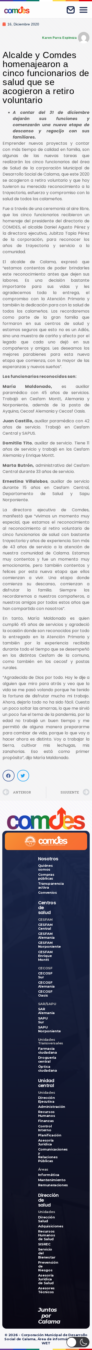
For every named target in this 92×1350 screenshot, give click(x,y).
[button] (9, 775)
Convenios (46, 893)
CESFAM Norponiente (46, 944)
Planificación (46, 1135)
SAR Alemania (46, 1011)
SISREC (44, 1244)
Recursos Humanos (46, 1114)
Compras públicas (46, 876)
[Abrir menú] (83, 10)
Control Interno (45, 1128)
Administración (46, 1107)
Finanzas (46, 1121)
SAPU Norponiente (46, 1029)
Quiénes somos (45, 867)
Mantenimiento (46, 1180)
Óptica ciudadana (46, 1068)
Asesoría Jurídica (46, 1142)
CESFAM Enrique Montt (45, 956)
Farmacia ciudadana (46, 1050)
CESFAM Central (45, 927)
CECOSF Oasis (45, 993)
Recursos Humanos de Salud (46, 1235)
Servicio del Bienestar (46, 1253)
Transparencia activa (46, 885)
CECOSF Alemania (46, 984)
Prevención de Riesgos (46, 1266)
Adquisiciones (46, 1226)
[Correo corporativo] (70, 10)
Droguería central (46, 1059)
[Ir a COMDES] (17, 10)
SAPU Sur (43, 1020)
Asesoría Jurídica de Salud (46, 1279)
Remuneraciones (46, 1185)
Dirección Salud (46, 1219)
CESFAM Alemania (46, 935)
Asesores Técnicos (46, 1290)
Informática (46, 1175)
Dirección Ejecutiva (46, 1099)
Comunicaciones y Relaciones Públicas (46, 1155)
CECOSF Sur (45, 975)
